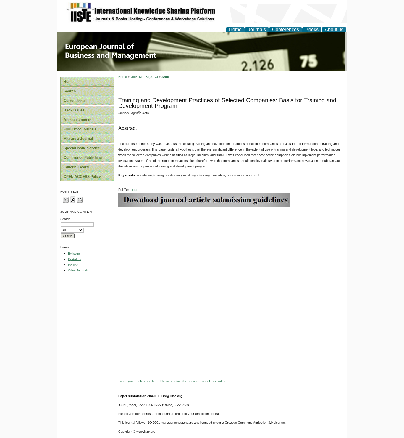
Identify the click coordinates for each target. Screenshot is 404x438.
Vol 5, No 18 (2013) (144, 77)
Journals (257, 29)
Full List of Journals (80, 129)
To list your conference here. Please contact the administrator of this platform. (173, 381)
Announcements (77, 120)
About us (334, 29)
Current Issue (75, 101)
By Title (73, 264)
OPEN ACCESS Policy (82, 177)
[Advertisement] (231, 248)
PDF (135, 189)
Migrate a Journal (78, 139)
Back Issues (74, 110)
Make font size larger (80, 199)
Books (312, 29)
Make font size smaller (66, 199)
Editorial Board (76, 167)
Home (235, 29)
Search (70, 91)
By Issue (74, 253)
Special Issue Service (82, 148)
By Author (74, 259)
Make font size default (73, 199)
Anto (165, 77)
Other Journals (78, 270)
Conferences (285, 29)
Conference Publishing (83, 158)
